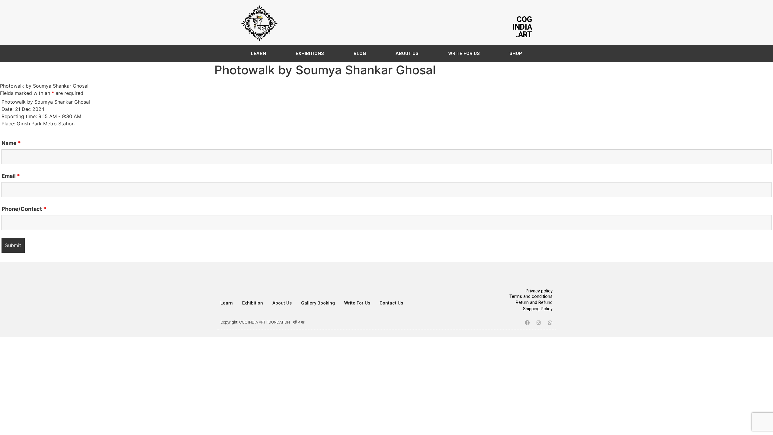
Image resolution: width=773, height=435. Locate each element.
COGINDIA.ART (522, 27)
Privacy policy (539, 291)
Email (11, 176)
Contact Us (391, 303)
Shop (515, 53)
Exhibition (252, 303)
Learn (258, 53)
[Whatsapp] (550, 322)
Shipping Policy (538, 308)
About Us (282, 303)
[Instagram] (538, 322)
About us (407, 53)
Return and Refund (534, 302)
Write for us (464, 53)
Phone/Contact (24, 209)
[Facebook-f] (527, 322)
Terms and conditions (531, 296)
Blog (360, 53)
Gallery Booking (318, 303)
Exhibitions (310, 53)
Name (11, 143)
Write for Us (357, 303)
